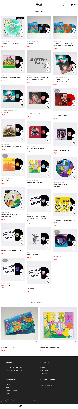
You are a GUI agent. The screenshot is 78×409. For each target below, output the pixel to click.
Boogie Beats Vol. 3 (35, 148)
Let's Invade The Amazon (12, 146)
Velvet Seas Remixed (10, 43)
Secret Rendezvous (60, 114)
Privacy (8, 393)
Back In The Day (60, 116)
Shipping (8, 387)
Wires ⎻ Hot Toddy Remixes (12, 251)
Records (42, 367)
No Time (4, 112)
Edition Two (32, 254)
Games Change (33, 114)
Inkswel (56, 218)
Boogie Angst (32, 76)
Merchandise (44, 370)
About (8, 384)
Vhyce (29, 214)
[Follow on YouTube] (17, 367)
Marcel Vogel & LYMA (61, 77)
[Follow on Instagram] (13, 367)
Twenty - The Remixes (10, 78)
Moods (55, 148)
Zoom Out (57, 256)
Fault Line (5, 285)
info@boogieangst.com (14, 370)
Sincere (30, 289)
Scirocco (5, 180)
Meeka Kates (6, 283)
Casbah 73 (5, 144)
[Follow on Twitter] (10, 367)
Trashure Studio (5, 402)
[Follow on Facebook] (7, 367)
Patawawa (4, 249)
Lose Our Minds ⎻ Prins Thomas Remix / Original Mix (37, 218)
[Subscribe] (70, 385)
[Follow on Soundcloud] (20, 367)
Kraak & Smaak (6, 41)
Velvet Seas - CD (8, 348)
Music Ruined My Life (62, 150)
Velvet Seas (32, 43)
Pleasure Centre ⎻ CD (49, 348)
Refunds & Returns (11, 390)
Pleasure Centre (34, 182)
